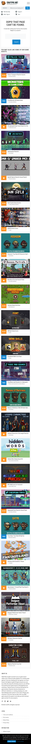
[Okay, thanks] (29, 739)
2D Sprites (11, 153)
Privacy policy (20, 741)
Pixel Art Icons (12, 665)
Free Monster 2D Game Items (15, 100)
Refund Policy (6, 720)
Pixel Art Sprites (12, 76)
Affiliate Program (6, 731)
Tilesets (10, 563)
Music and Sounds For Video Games (17, 383)
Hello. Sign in (6, 14)
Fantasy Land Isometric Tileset (16, 561)
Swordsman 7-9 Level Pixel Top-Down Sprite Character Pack (18, 587)
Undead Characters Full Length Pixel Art (18, 433)
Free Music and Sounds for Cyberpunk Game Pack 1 (18, 382)
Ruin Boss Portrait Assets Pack (16, 279)
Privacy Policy (6, 722)
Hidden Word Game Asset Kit (15, 459)
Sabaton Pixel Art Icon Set (14, 664)
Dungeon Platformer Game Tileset (17, 612)
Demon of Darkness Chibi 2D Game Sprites (18, 407)
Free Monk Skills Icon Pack (14, 356)
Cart (19, 14)
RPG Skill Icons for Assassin (15, 484)
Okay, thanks (11, 741)
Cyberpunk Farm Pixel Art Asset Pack (17, 510)
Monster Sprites (12, 537)
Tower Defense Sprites (14, 204)
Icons (10, 230)
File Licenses (6, 717)
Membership (6, 11)
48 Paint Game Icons (13, 331)
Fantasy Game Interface (14, 305)
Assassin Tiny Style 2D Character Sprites (18, 254)
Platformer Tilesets (13, 614)
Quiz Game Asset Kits (13, 460)
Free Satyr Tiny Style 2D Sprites (16, 535)
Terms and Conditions (8, 714)
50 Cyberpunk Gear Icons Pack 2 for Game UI (18, 126)
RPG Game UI (12, 306)
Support (20, 11)
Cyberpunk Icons (12, 127)
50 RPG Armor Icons (13, 228)
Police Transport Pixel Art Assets (16, 74)
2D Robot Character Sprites (15, 638)
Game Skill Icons (12, 486)
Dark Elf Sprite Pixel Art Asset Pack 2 (17, 177)
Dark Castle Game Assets (14, 202)
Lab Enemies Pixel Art (13, 151)
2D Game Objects (12, 101)
